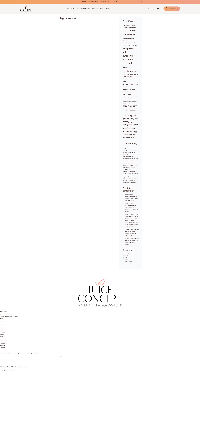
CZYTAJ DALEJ (68, 124)
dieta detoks (133, 27)
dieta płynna (126, 31)
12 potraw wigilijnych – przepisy (131, 242)
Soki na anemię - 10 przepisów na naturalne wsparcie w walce (131, 196)
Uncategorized (128, 263)
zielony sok (131, 108)
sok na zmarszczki (133, 78)
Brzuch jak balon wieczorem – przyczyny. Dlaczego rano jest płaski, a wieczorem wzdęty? (130, 180)
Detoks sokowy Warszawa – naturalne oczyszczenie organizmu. (131, 216)
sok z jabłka (134, 92)
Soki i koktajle (128, 261)
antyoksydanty (126, 25)
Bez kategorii (128, 253)
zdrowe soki (133, 101)
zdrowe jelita (126, 99)
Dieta (126, 257)
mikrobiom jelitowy (128, 43)
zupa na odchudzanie (129, 113)
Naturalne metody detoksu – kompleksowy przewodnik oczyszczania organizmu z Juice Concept (131, 222)
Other (126, 259)
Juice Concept (67, 116)
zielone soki (125, 108)
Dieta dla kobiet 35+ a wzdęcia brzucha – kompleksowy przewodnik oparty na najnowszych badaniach (129, 150)
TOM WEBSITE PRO (11, 370)
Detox (126, 255)
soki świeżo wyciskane (128, 67)
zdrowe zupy (130, 106)
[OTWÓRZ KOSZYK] (158, 9)
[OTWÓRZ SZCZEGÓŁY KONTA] (153, 9)
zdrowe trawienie (127, 103)
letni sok (131, 41)
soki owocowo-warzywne (128, 56)
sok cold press (129, 45)
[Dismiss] (141, 1)
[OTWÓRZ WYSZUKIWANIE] (149, 8)
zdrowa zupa (134, 97)
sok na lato (130, 74)
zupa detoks (133, 110)
